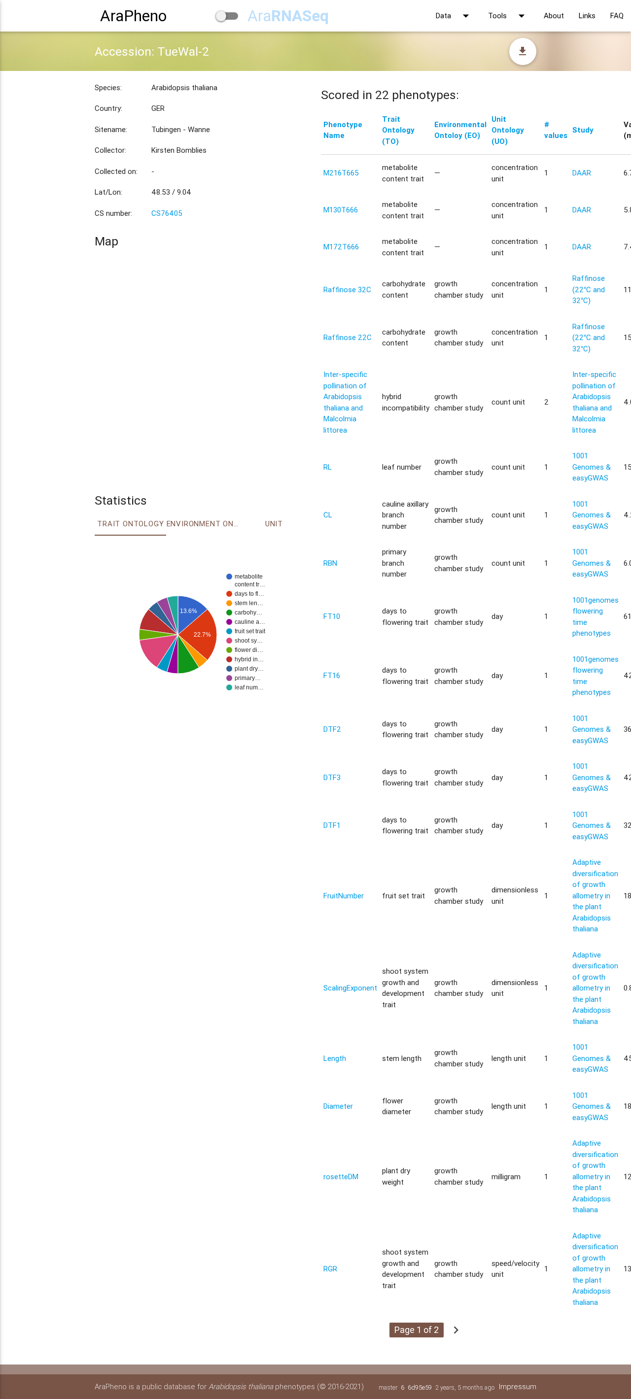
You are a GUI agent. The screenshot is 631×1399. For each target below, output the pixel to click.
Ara (288, 15)
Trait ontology (130, 523)
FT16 (331, 675)
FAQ (617, 15)
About (554, 15)
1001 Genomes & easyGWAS (591, 466)
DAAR (581, 172)
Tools (508, 15)
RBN (330, 563)
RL (327, 467)
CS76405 (166, 213)
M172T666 (341, 246)
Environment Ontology (203, 523)
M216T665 (341, 172)
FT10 (331, 616)
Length (334, 1058)
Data (454, 15)
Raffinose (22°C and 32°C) (588, 289)
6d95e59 (420, 1387)
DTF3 (332, 777)
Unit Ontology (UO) (507, 130)
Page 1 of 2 (416, 1329)
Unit (274, 523)
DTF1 (332, 825)
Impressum (517, 1386)
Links (587, 15)
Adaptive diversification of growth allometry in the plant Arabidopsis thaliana (595, 895)
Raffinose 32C (347, 289)
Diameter (338, 1106)
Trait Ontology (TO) (398, 130)
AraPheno (133, 15)
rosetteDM (340, 1176)
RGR (330, 1268)
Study (583, 130)
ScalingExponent (350, 987)
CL (327, 514)
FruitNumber (343, 895)
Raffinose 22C (347, 337)
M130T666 (340, 209)
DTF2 (332, 729)
